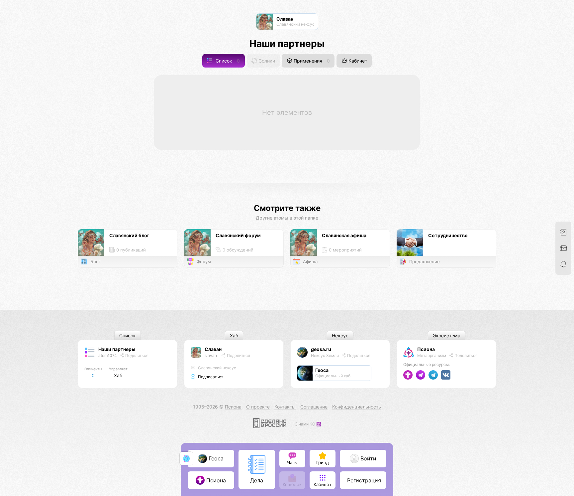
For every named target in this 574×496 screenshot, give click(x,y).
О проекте (258, 407)
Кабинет (357, 61)
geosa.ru (321, 349)
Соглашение (314, 407)
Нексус (340, 335)
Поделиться (136, 355)
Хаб (234, 335)
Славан (213, 349)
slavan (211, 355)
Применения (311, 61)
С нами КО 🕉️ (308, 423)
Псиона (426, 349)
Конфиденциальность (356, 407)
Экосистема (446, 335)
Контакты (285, 407)
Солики (266, 61)
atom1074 (107, 355)
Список (227, 61)
